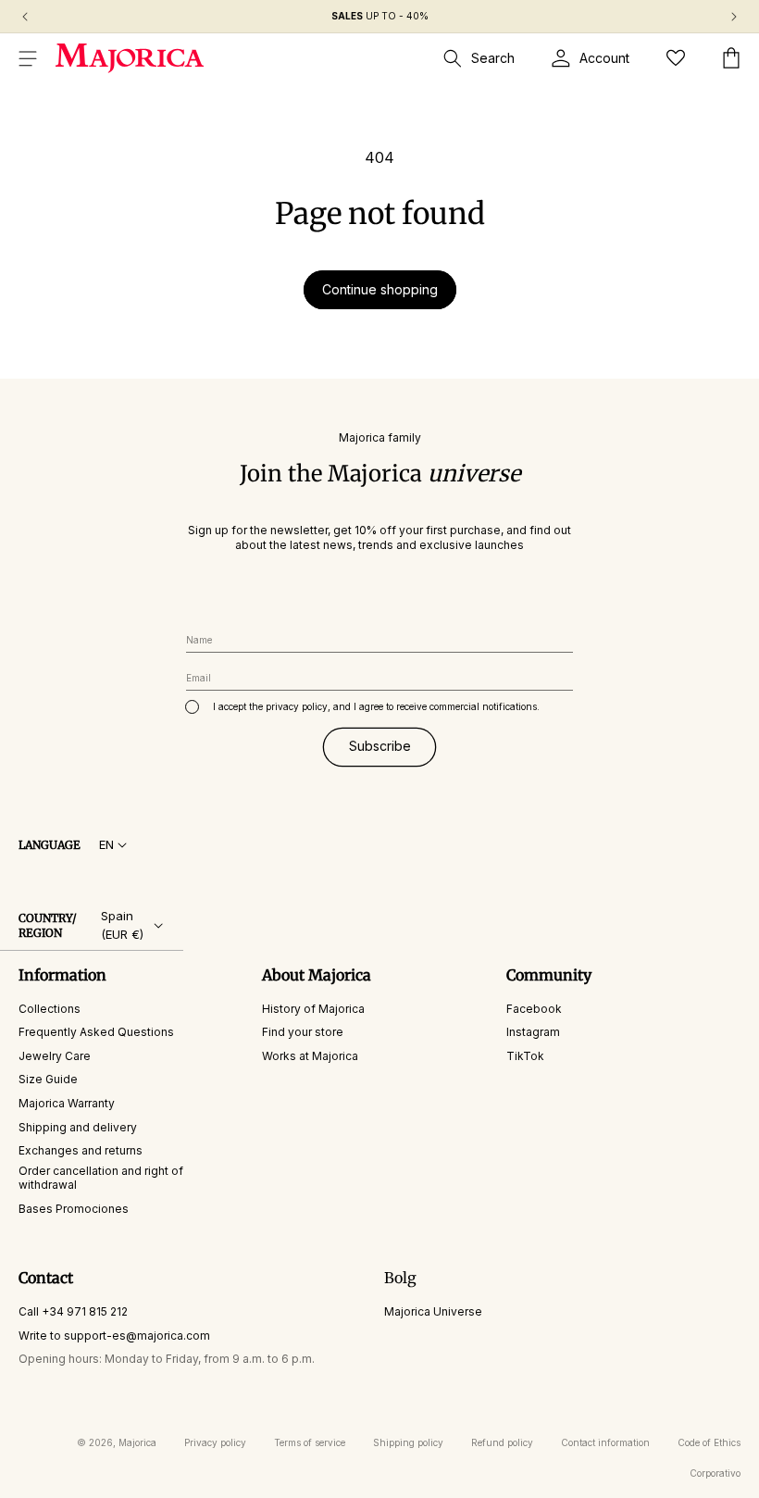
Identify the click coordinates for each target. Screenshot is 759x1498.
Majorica (137, 1442)
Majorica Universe (433, 1311)
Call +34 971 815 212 (73, 1311)
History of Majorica (313, 1009)
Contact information (605, 1442)
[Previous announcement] (25, 16)
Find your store (302, 1032)
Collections (50, 1009)
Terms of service (309, 1442)
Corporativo (715, 1473)
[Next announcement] (734, 16)
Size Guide (48, 1079)
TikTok (525, 1056)
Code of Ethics (709, 1442)
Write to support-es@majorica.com (114, 1335)
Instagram (533, 1032)
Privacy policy (215, 1442)
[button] (27, 58)
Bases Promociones (74, 1209)
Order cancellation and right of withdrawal (101, 1178)
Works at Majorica (310, 1056)
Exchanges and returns (81, 1150)
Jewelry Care (55, 1056)
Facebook (534, 1009)
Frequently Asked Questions (96, 1032)
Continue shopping (380, 289)
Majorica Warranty (67, 1103)
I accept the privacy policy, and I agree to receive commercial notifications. (376, 706)
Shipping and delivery (78, 1127)
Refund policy (502, 1442)
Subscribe (380, 746)
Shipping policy (408, 1442)
